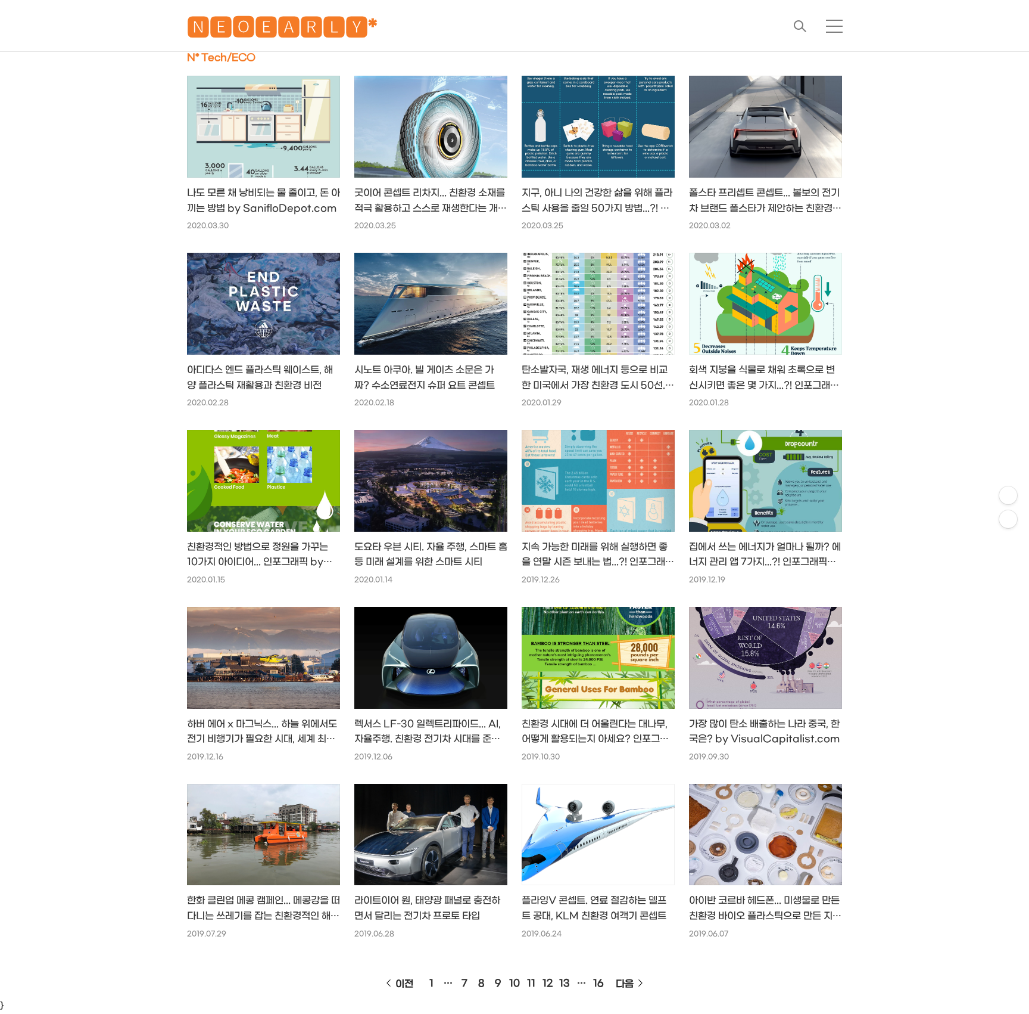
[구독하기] (1008, 519)
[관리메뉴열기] (1008, 495)
